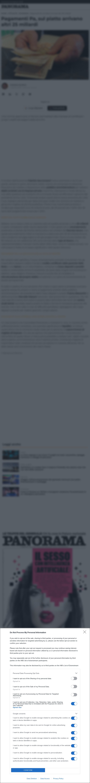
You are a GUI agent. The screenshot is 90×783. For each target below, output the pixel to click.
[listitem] (45, 673)
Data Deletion (32, 778)
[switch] (74, 678)
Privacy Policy (58, 778)
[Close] (85, 632)
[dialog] (45, 705)
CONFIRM (28, 770)
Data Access (45, 778)
